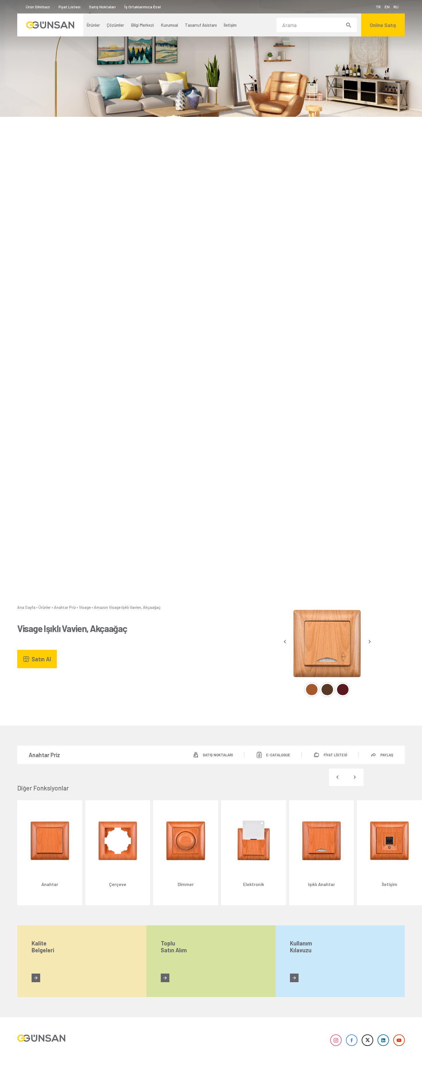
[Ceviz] (327, 689)
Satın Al (41, 659)
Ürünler (44, 607)
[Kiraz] (342, 689)
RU (396, 6)
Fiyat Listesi (69, 6)
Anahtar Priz (65, 607)
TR (378, 6)
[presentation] (285, 641)
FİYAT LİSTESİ (335, 755)
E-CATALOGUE (278, 755)
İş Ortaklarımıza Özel (142, 6)
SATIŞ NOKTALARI (218, 755)
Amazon (101, 607)
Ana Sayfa (26, 607)
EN (387, 6)
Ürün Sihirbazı (38, 6)
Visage (85, 607)
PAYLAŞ (386, 755)
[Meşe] (311, 689)
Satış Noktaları (102, 6)
